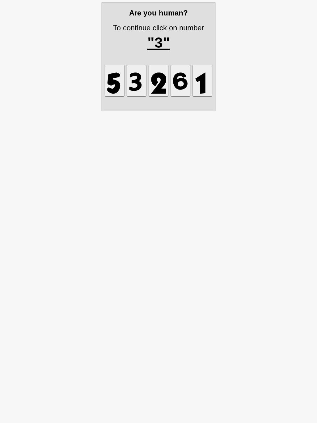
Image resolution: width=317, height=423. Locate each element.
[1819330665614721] (202, 81)
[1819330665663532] (180, 81)
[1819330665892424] (158, 81)
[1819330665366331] (114, 81)
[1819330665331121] (136, 81)
